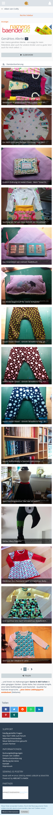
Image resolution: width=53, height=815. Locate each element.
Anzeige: (5, 21)
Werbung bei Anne (11, 761)
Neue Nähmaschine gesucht (15, 741)
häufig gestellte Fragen (12, 733)
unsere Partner (9, 743)
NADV (25, 778)
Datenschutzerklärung (12, 758)
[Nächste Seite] (32, 669)
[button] (3, 3)
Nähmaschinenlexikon (12, 738)
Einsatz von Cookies (11, 755)
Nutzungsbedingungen (13, 753)
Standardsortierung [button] (14, 64)
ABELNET (17, 778)
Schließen (24, 812)
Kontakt (6, 763)
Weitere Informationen (10, 812)
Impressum (7, 766)
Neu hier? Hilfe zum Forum (14, 736)
